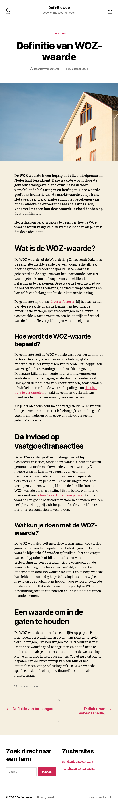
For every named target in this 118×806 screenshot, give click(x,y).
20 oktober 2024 (78, 68)
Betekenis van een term (77, 762)
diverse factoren (62, 302)
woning (34, 686)
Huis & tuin (59, 33)
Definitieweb (59, 8)
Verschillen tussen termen (79, 768)
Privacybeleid (45, 797)
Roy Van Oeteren (49, 68)
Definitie (23, 686)
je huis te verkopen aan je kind (60, 495)
